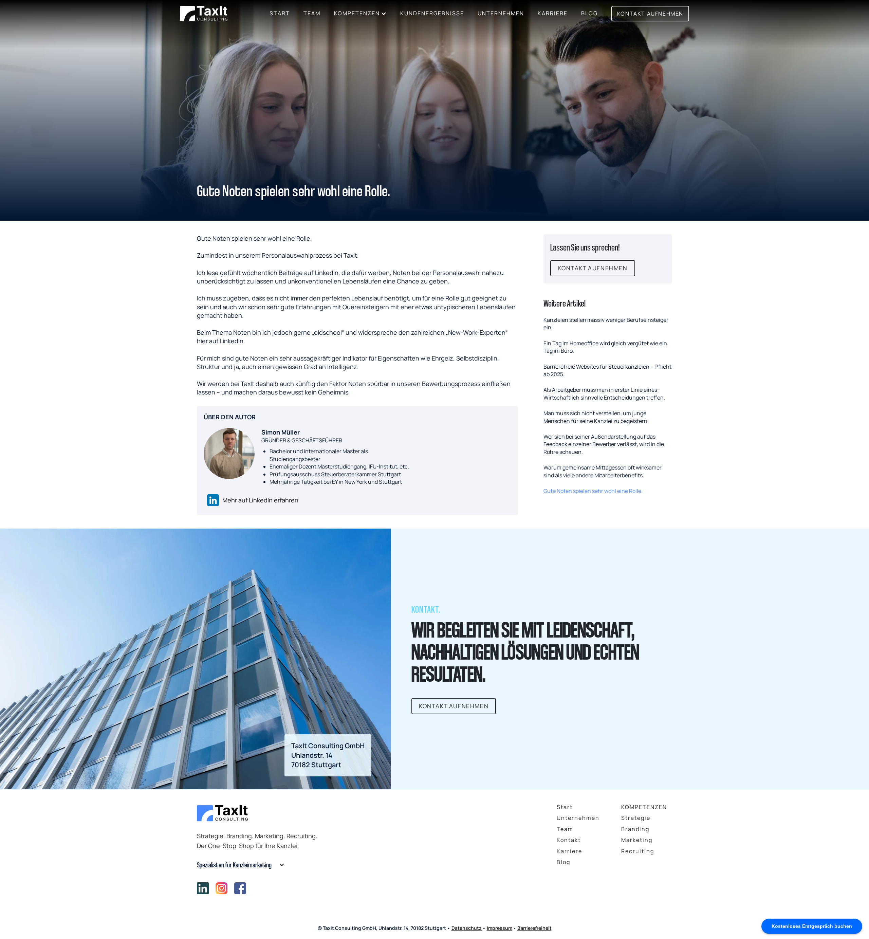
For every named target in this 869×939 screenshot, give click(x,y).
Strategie (635, 818)
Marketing (636, 840)
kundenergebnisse (432, 13)
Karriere (553, 13)
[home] (203, 13)
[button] (360, 13)
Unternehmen (501, 13)
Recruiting (637, 851)
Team (311, 13)
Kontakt (569, 840)
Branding (635, 829)
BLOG (589, 13)
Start (280, 13)
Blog (563, 862)
